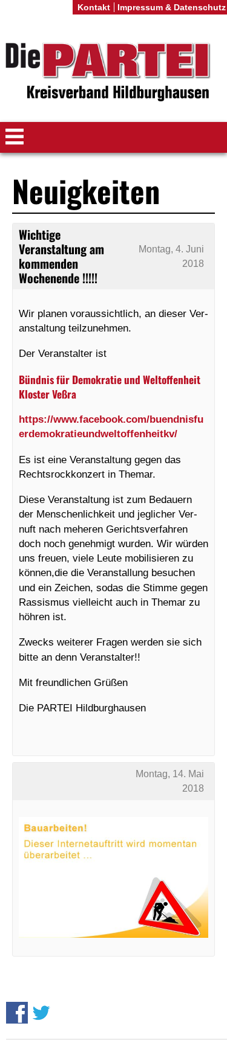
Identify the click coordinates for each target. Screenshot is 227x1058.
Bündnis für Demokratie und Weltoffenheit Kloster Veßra (109, 386)
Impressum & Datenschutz (171, 7)
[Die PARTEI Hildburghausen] (113, 72)
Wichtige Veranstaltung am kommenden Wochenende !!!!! (61, 256)
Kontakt (93, 7)
